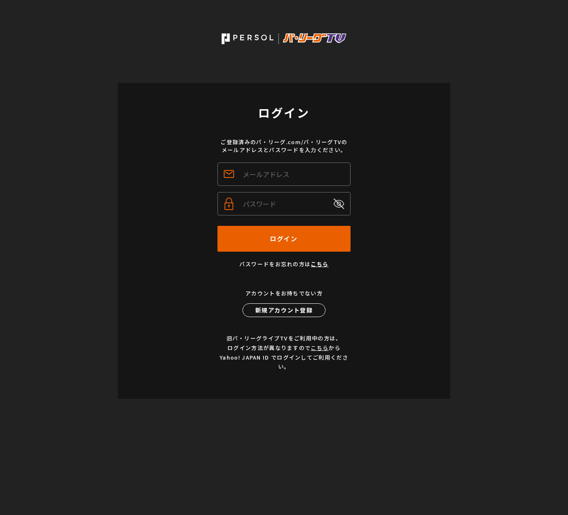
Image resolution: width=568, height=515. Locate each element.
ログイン (283, 238)
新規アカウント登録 (284, 310)
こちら (319, 264)
